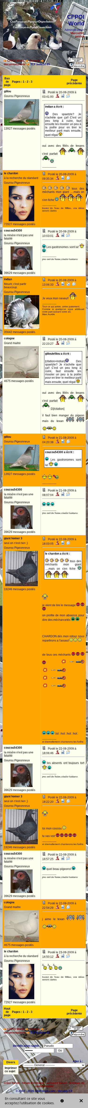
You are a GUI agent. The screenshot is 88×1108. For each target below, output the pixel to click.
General (34, 60)
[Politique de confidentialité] (62, 1101)
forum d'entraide (33, 1083)
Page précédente (74, 81)
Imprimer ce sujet (11, 1069)
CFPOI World (15, 60)
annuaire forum (56, 1083)
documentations (14, 64)
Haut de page (7, 1012)
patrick (79, 36)
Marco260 (77, 33)
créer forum (12, 1083)
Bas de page (7, 82)
